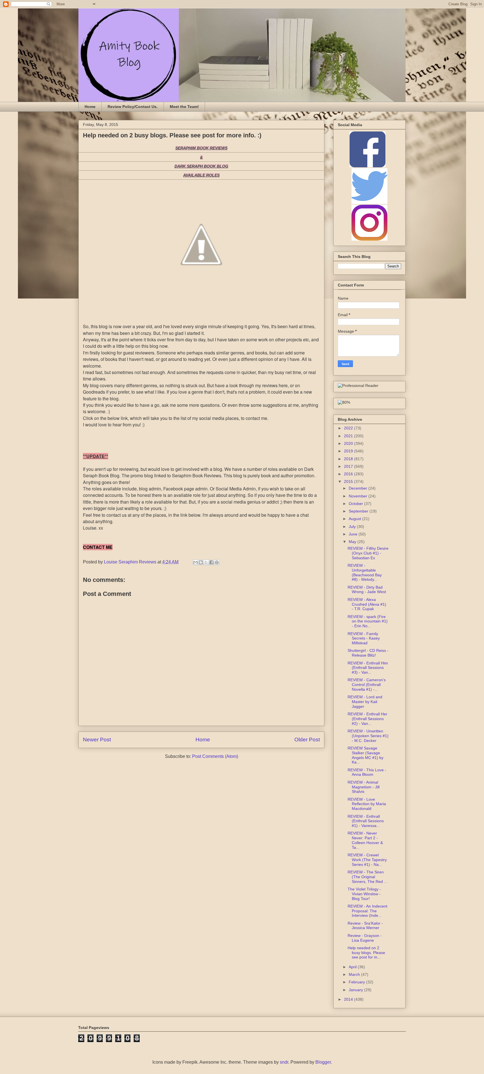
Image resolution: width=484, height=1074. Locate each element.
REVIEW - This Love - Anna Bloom (367, 772)
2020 (349, 443)
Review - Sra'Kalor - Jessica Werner (365, 925)
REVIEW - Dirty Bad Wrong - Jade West (367, 589)
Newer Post (97, 739)
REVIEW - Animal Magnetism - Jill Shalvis (364, 787)
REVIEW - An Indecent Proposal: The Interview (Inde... (367, 911)
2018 (349, 459)
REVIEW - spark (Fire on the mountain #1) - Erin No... (368, 621)
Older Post (307, 739)
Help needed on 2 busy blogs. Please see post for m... (366, 953)
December (358, 488)
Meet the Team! (184, 106)
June (354, 534)
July (353, 526)
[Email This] (195, 562)
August (355, 518)
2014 (349, 999)
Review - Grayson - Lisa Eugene (365, 938)
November (358, 496)
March (355, 974)
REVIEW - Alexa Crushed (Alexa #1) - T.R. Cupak (367, 604)
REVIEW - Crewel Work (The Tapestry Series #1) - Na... (367, 860)
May (353, 541)
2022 (349, 428)
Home (90, 106)
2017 (349, 466)
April (353, 967)
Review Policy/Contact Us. (133, 106)
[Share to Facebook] (211, 562)
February (357, 982)
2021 (349, 436)
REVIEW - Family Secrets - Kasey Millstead (364, 638)
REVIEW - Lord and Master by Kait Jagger (365, 702)
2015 (349, 481)
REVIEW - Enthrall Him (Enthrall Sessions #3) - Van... (368, 668)
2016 (349, 474)
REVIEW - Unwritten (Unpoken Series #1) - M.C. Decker (368, 736)
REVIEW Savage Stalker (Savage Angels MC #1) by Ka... (365, 755)
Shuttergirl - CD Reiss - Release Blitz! (368, 652)
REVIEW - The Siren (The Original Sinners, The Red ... (367, 877)
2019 (349, 451)
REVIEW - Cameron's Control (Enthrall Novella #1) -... (367, 685)
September (359, 511)
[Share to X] (206, 562)
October (356, 503)
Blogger (323, 1062)
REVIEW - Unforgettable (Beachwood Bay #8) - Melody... (365, 572)
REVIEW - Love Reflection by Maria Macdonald (367, 804)
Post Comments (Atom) (215, 756)
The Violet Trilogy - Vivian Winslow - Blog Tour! (364, 894)
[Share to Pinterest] (217, 562)
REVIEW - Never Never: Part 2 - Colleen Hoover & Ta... (365, 840)
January (356, 990)
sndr (284, 1062)
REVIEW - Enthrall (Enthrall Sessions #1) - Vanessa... (366, 821)
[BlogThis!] (201, 562)
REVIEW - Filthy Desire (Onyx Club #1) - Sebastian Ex (368, 553)
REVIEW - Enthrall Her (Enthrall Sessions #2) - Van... (367, 719)
